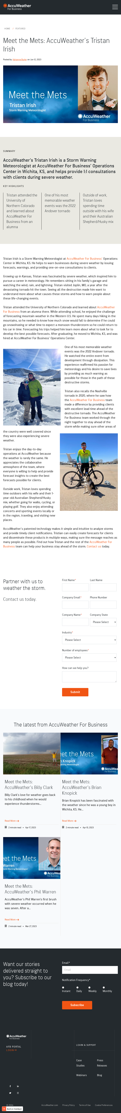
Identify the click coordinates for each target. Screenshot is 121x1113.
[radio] (67, 990)
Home (7, 28)
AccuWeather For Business (87, 400)
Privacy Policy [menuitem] (68, 1105)
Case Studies (80, 1063)
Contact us (94, 546)
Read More (10, 820)
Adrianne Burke (20, 59)
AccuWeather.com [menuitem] (49, 1105)
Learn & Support (86, 1045)
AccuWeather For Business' (84, 259)
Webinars (81, 1075)
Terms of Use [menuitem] (85, 1105)
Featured (20, 28)
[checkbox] (90, 990)
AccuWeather (30, 454)
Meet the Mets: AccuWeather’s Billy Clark (29, 784)
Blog (99, 1075)
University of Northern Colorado (51, 307)
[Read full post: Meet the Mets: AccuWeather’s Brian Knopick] (89, 753)
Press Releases (102, 1063)
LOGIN (10, 1050)
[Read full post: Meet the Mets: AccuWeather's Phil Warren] (31, 858)
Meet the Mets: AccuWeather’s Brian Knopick (81, 787)
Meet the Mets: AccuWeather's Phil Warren (30, 889)
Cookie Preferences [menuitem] (103, 1105)
